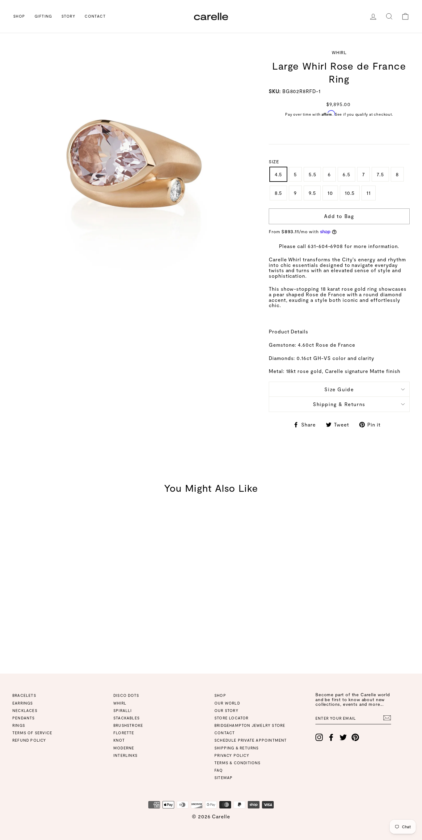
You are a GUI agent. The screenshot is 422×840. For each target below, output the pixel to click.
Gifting (43, 16)
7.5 (380, 174)
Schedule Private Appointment (250, 740)
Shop (19, 16)
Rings (18, 725)
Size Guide (339, 389)
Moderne (123, 748)
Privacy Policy (231, 755)
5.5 (312, 174)
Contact (95, 16)
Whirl (119, 703)
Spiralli (122, 710)
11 (368, 193)
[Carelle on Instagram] (319, 737)
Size (274, 161)
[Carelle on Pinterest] (355, 737)
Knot (119, 740)
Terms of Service (32, 733)
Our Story (226, 710)
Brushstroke (128, 725)
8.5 (278, 193)
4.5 (278, 174)
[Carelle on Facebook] (331, 737)
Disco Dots (126, 695)
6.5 (346, 174)
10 (330, 193)
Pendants (23, 718)
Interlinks (125, 755)
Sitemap (223, 777)
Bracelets (24, 695)
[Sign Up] (387, 718)
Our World (227, 703)
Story (68, 16)
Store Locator (231, 718)
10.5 (350, 193)
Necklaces (24, 710)
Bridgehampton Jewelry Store (249, 725)
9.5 (312, 193)
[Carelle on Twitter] (343, 737)
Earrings (22, 703)
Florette (123, 733)
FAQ (218, 770)
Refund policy (29, 740)
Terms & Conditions (237, 763)
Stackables (126, 718)
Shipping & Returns (339, 404)
